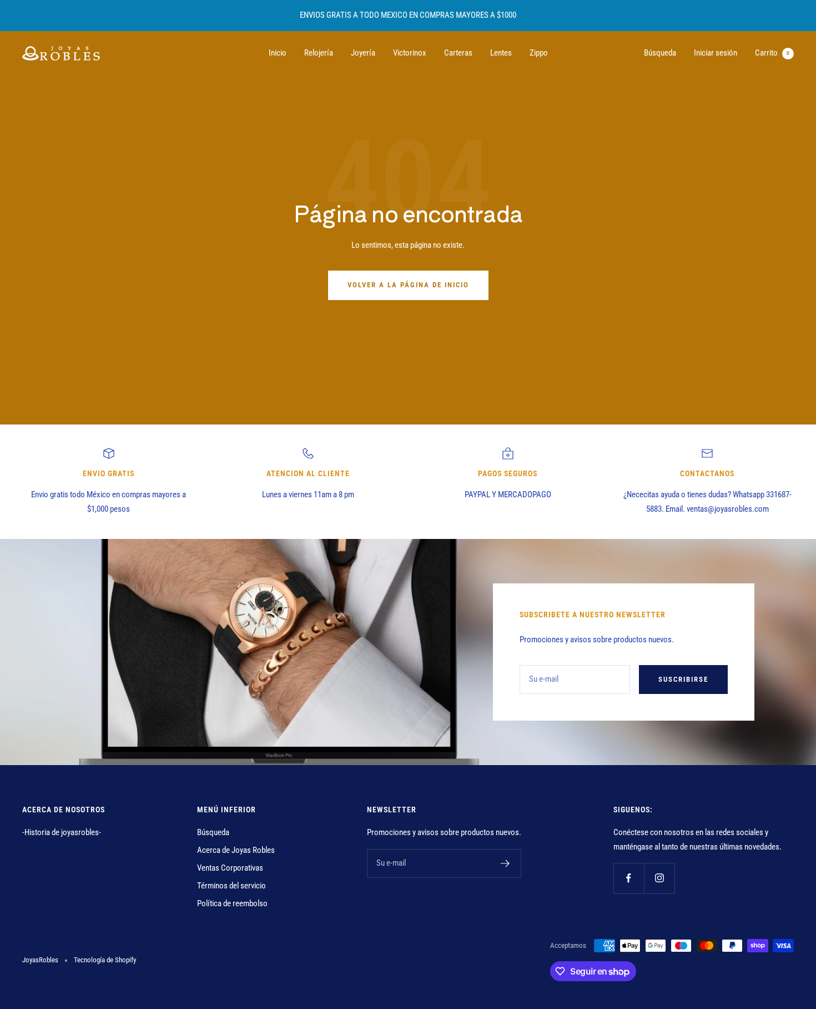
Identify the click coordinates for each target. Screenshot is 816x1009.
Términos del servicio (231, 886)
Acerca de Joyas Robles (236, 850)
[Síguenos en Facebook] (628, 878)
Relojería (318, 53)
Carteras (458, 53)
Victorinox (409, 53)
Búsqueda (660, 53)
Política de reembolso (232, 903)
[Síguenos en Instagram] (659, 878)
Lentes (501, 53)
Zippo (539, 53)
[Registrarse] (505, 863)
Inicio (277, 53)
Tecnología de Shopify (105, 960)
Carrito (772, 53)
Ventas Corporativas (230, 868)
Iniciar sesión (715, 53)
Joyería (363, 53)
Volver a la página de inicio (408, 285)
